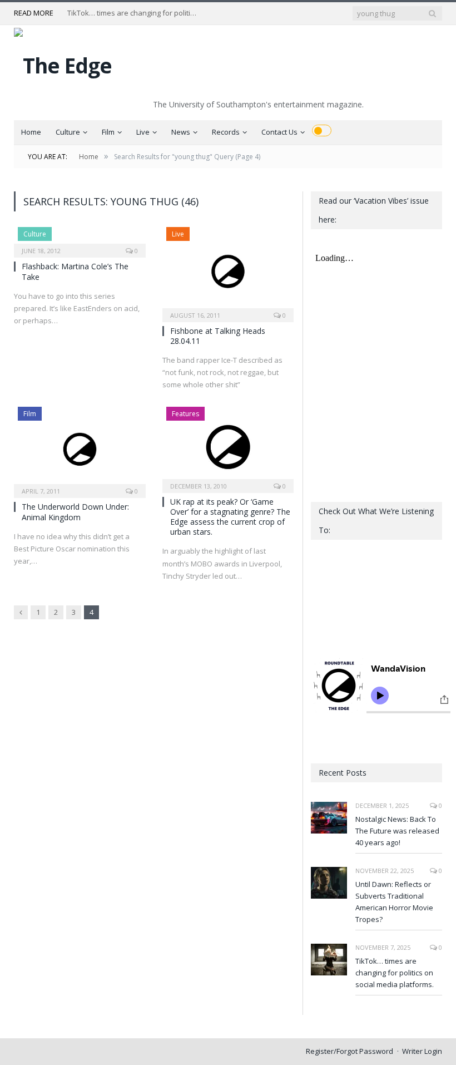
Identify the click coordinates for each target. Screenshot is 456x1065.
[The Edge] (63, 62)
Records (226, 132)
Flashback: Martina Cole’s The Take (75, 271)
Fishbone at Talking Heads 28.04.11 (217, 336)
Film (108, 132)
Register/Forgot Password (349, 1051)
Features (185, 413)
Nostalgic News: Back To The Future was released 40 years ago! (397, 830)
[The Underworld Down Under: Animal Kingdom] (80, 449)
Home (31, 132)
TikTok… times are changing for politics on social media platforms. (134, 13)
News (180, 132)
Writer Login (422, 1051)
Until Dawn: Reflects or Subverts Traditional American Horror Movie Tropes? (394, 901)
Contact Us (279, 132)
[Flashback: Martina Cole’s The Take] (80, 238)
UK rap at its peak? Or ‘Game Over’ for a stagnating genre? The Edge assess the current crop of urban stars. (230, 517)
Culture (68, 132)
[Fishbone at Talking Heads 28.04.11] (228, 270)
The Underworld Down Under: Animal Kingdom (75, 511)
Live (143, 132)
